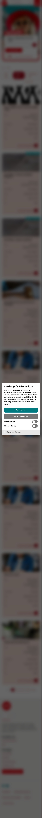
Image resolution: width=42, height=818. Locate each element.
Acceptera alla (21, 410)
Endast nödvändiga (21, 416)
